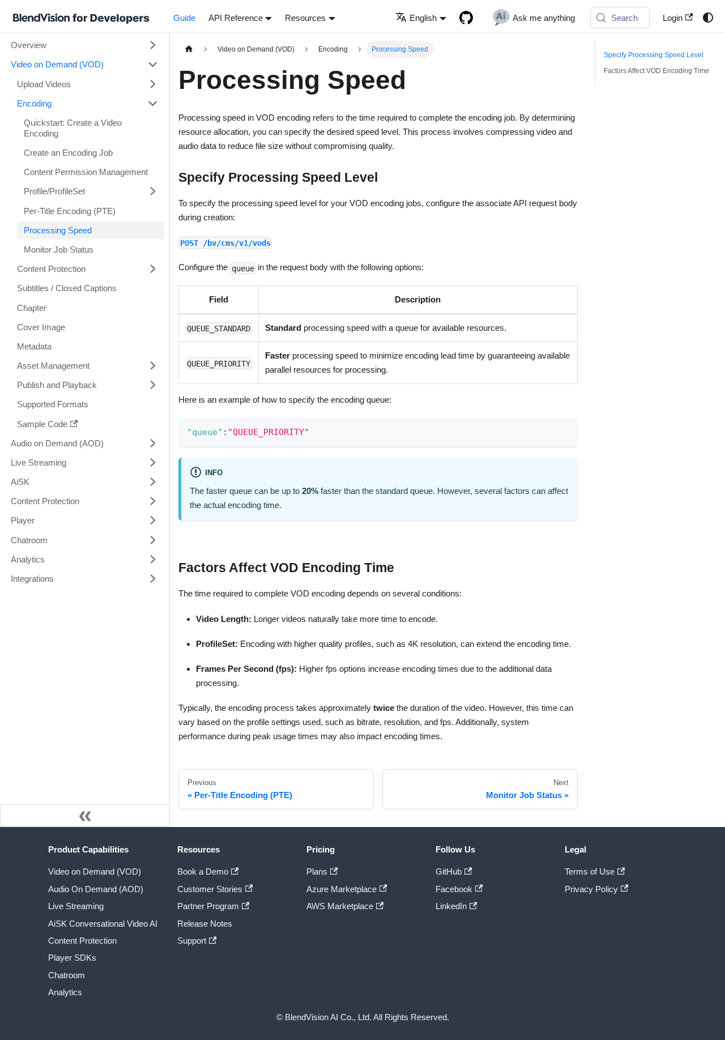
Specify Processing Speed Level (653, 55)
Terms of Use (590, 871)
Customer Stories (209, 889)
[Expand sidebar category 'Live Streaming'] (152, 462)
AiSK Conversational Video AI (102, 923)
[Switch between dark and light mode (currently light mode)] (707, 17)
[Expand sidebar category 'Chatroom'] (152, 539)
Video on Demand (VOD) (94, 871)
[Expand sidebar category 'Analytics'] (152, 559)
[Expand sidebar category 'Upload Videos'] (152, 83)
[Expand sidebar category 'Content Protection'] (152, 268)
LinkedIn (451, 906)
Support (191, 940)
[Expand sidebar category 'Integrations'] (152, 578)
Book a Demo (202, 871)
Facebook (454, 889)
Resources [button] (305, 18)
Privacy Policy (591, 889)
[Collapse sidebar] (85, 815)
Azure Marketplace (341, 889)
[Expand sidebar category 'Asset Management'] (152, 365)
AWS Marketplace (339, 906)
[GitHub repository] (466, 17)
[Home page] (188, 49)
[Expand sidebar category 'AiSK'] (152, 481)
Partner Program (208, 906)
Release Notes (204, 923)
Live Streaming (76, 906)
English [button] (423, 18)
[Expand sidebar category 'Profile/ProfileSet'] (152, 191)
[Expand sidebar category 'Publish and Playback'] (152, 385)
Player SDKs (72, 957)
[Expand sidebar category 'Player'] (152, 520)
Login (673, 18)
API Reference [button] (235, 18)
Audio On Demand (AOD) (95, 889)
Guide (184, 18)
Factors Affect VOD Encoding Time (656, 71)
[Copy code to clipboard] (564, 430)
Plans (316, 871)
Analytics (65, 992)
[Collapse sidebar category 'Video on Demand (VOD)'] (152, 64)
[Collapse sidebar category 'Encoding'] (152, 103)
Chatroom (66, 975)
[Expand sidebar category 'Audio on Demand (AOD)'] (152, 442)
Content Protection (82, 940)
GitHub (449, 871)
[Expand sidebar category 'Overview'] (152, 45)
